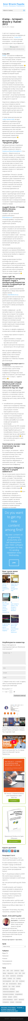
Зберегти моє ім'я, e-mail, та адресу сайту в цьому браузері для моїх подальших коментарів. (14, 683)
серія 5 (15, 999)
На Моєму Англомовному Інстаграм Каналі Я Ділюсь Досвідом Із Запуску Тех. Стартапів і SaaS (13, 730)
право (17, 991)
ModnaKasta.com (7, 217)
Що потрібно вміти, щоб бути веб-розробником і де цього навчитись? (15, 628)
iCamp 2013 (17, 37)
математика (5, 989)
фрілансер (21, 999)
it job (23, 973)
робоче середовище (8, 999)
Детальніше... (14, 841)
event (16, 973)
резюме (5, 997)
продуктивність (18, 994)
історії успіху (18, 1002)
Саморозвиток (6, 964)
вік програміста (12, 983)
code (11, 970)
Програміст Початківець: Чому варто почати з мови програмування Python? (13, 869)
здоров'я (5, 986)
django (4, 973)
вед (7, 983)
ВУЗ (17, 981)
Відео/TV (5, 953)
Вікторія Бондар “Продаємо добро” (10, 141)
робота (15, 997)
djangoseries (10, 973)
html (20, 973)
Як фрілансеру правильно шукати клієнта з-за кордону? (6, 627)
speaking (19, 978)
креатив (18, 986)
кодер (13, 986)
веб (4, 983)
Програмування (7, 961)
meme (7, 975)
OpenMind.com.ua (13, 295)
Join (14, 563)
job (3, 975)
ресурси (10, 997)
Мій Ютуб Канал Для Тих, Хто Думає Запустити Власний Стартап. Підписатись (13, 752)
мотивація (12, 989)
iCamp (4, 55)
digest (22, 970)
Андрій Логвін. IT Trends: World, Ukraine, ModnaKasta (13, 209)
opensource (13, 975)
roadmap (10, 978)
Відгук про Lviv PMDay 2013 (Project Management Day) (15, 587)
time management (7, 981)
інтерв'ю (12, 1002)
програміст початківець (8, 994)
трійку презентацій (8, 119)
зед (9, 986)
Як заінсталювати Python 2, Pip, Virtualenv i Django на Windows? (15, 606)
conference (16, 970)
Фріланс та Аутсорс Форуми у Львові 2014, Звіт (5, 587)
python (4, 978)
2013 (4, 970)
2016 (8, 970)
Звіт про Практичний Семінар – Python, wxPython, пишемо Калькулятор (5, 607)
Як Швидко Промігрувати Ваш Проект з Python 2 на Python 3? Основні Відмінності (11, 896)
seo (14, 978)
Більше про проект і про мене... (12, 939)
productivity (20, 975)
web (13, 981)
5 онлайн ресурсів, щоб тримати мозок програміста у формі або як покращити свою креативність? (12, 889)
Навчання (5, 956)
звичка (19, 983)
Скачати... (14, 801)
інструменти (6, 1002)
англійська (21, 981)
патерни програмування (8, 991)
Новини (12, 27)
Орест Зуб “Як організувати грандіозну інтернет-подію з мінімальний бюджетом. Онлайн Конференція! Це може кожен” (13, 281)
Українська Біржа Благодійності (12, 151)
